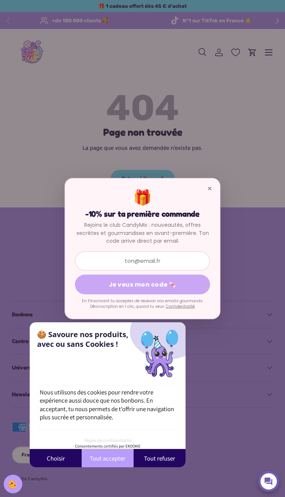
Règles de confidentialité (107, 440)
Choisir (56, 458)
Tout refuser (159, 458)
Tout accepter (107, 458)
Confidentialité (180, 306)
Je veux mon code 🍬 (143, 284)
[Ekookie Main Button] (13, 484)
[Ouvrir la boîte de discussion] (268, 481)
